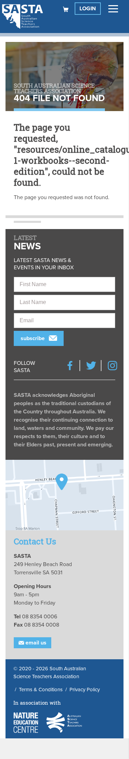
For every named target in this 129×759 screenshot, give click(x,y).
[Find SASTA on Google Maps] (64, 495)
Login (87, 8)
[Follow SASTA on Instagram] (112, 365)
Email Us (35, 642)
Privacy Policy (84, 689)
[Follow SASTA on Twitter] (91, 365)
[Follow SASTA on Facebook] (69, 365)
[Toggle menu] (113, 8)
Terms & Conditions (41, 689)
